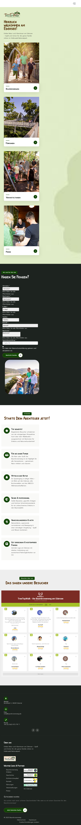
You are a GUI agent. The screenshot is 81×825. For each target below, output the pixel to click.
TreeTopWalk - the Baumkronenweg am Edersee (40, 598)
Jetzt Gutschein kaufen (14, 810)
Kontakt (8, 781)
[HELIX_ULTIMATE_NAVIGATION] (74, 3)
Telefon (5, 317)
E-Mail (5, 306)
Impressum (32, 820)
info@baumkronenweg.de (12, 714)
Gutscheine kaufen (11, 796)
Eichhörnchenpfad (12, 778)
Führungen (10, 784)
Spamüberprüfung (9, 340)
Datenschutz (21, 820)
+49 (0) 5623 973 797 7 (12, 724)
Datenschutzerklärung (19, 348)
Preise (8, 791)
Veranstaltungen (11, 788)
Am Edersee (28, 789)
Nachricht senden (11, 355)
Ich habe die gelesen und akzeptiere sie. (19, 349)
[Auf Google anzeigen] (24, 610)
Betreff (5, 323)
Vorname (6, 286)
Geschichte (10, 775)
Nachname (7, 296)
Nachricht (6, 331)
